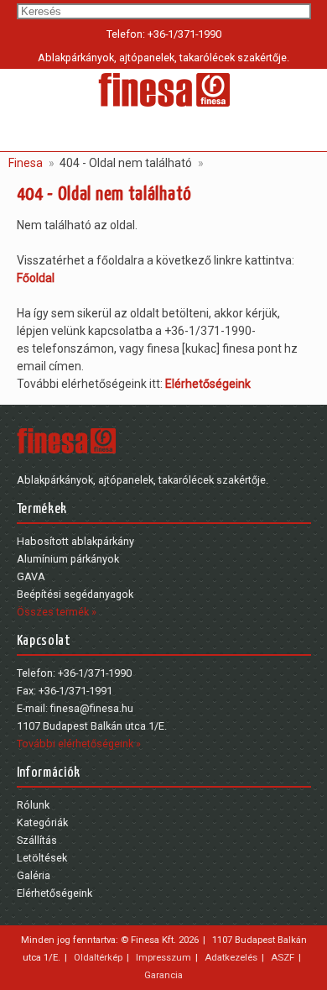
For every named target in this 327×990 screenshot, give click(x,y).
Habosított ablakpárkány (75, 541)
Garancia (163, 975)
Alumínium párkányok (68, 559)
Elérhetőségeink (208, 383)
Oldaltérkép (98, 957)
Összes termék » (56, 611)
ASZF (282, 957)
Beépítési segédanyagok (75, 594)
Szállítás (37, 840)
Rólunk (33, 805)
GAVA (31, 576)
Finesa (25, 163)
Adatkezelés (231, 957)
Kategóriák (42, 822)
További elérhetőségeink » (79, 743)
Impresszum (163, 957)
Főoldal (35, 278)
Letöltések (42, 857)
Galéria (33, 875)
